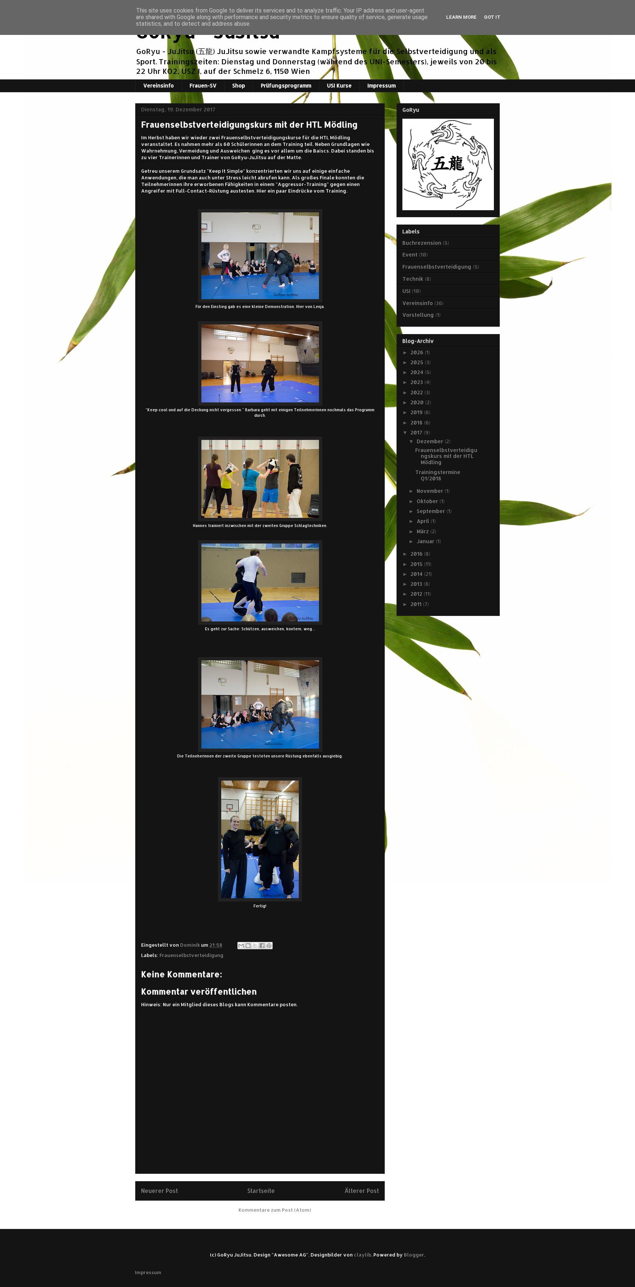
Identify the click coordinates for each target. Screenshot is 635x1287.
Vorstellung (418, 315)
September (431, 511)
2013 (417, 584)
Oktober (428, 501)
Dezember (431, 441)
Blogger (414, 1255)
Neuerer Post (159, 1190)
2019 (417, 412)
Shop (238, 85)
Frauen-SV (203, 85)
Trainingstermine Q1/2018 (437, 475)
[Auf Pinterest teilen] (269, 945)
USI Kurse (339, 85)
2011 (416, 604)
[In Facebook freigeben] (262, 945)
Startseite (261, 1190)
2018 (417, 422)
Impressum (381, 85)
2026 (417, 352)
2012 (417, 594)
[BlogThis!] (248, 945)
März (423, 531)
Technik (412, 279)
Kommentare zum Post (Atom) (274, 1210)
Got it (492, 17)
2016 (417, 554)
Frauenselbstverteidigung (191, 955)
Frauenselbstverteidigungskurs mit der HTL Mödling (446, 456)
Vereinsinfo (158, 85)
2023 (417, 382)
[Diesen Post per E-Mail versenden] (241, 945)
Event (409, 254)
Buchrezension (421, 243)
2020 (417, 402)
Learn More (461, 17)
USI (406, 291)
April (424, 521)
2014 (417, 574)
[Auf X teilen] (255, 945)
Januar (426, 541)
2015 (417, 564)
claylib (362, 1255)
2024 (417, 372)
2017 (417, 432)
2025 (417, 362)
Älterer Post (361, 1190)
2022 (417, 392)
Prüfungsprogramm (286, 85)
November (431, 491)
